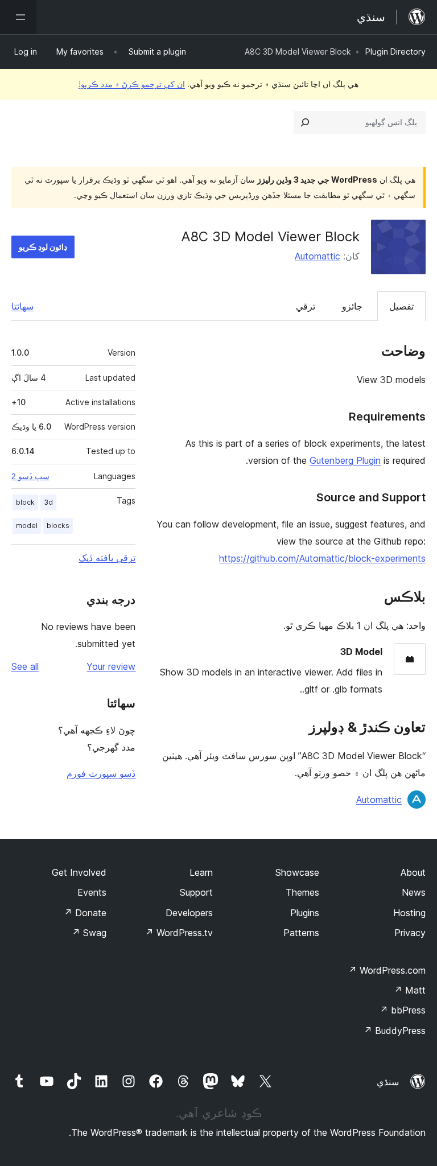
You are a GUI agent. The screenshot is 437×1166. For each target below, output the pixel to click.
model (27, 525)
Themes (302, 892)
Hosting (409, 912)
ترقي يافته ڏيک (107, 557)
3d (48, 502)
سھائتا (22, 306)
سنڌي (388, 1081)
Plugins (304, 912)
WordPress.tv (179, 932)
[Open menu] (18, 17)
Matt (410, 990)
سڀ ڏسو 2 (30, 476)
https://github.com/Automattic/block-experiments (322, 558)
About (413, 872)
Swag (89, 932)
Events (91, 892)
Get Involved (79, 872)
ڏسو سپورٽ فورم (101, 773)
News (414, 892)
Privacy (410, 932)
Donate (85, 912)
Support (196, 892)
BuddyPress (395, 1030)
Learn (201, 872)
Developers (189, 912)
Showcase (297, 872)
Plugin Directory (395, 51)
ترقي (305, 306)
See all (25, 666)
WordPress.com (387, 970)
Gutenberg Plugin (345, 460)
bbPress (403, 1010)
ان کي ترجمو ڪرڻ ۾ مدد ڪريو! (132, 84)
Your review (110, 666)
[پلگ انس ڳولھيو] (305, 122)
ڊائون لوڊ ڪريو (43, 247)
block (25, 502)
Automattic (317, 256)
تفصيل (401, 306)
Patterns (301, 932)
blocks (58, 525)
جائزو (352, 306)
